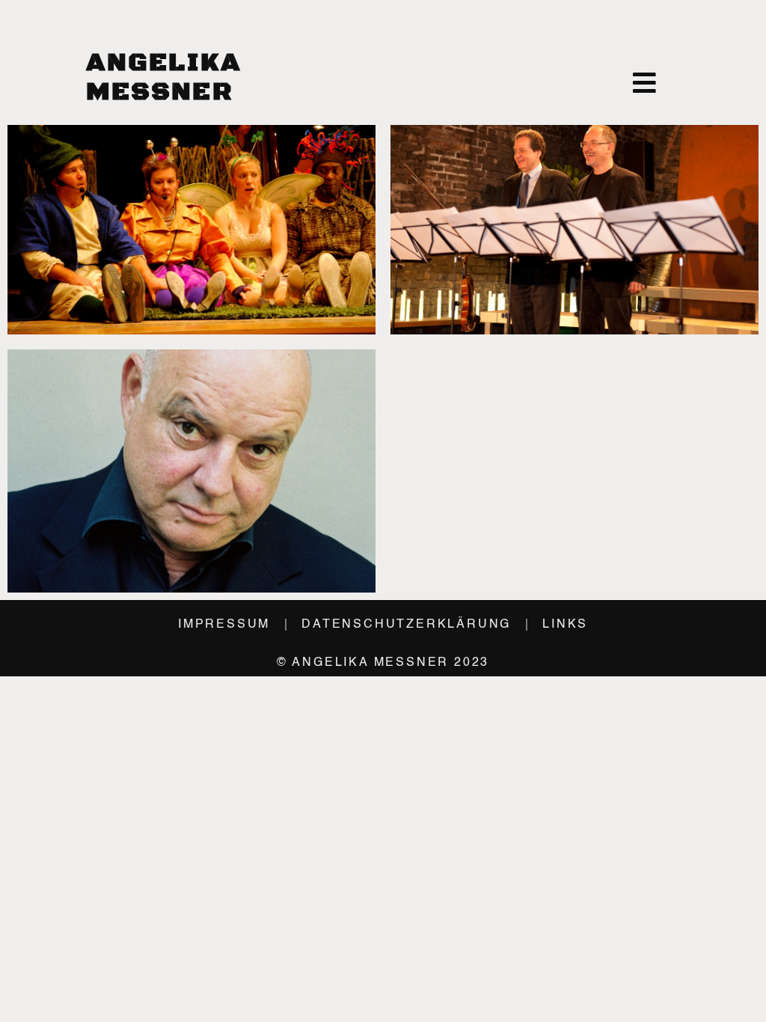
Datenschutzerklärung (406, 625)
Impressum (224, 625)
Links (565, 625)
